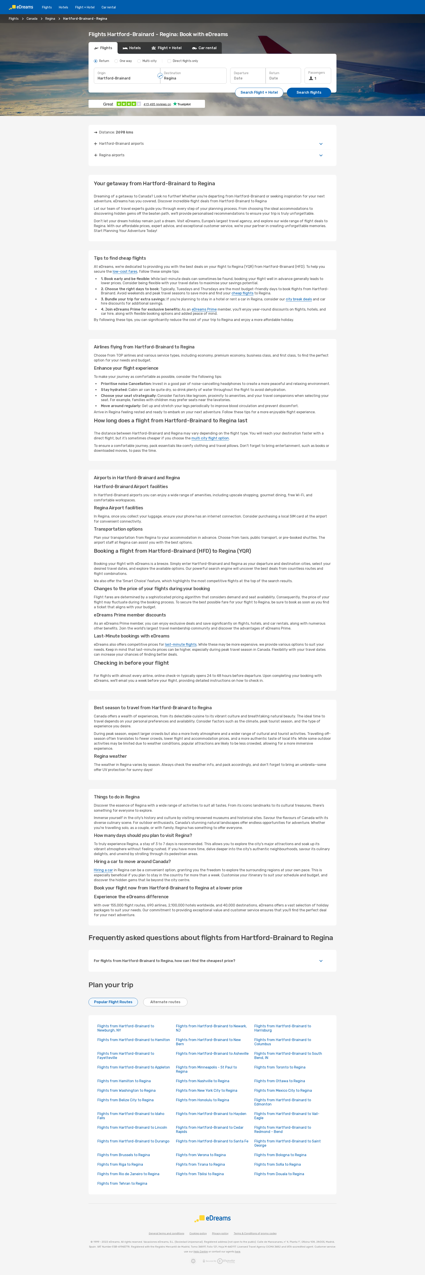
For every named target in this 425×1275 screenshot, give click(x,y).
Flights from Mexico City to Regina (283, 1090)
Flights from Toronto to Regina (279, 1067)
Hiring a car (103, 870)
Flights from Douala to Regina (279, 1174)
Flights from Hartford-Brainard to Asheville (212, 1053)
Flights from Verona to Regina (201, 1155)
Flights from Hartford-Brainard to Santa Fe (212, 1141)
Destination (172, 73)
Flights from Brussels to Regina (123, 1155)
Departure (241, 73)
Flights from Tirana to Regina (200, 1164)
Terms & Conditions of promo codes (255, 1233)
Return (274, 73)
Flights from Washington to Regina (126, 1090)
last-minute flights (181, 644)
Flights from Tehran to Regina (122, 1183)
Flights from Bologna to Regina (280, 1155)
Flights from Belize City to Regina (125, 1100)
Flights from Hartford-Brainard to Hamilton (133, 1040)
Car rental (109, 7)
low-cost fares (125, 271)
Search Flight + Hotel (259, 92)
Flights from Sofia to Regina (277, 1164)
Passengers (316, 73)
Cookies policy (198, 1233)
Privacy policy (220, 1233)
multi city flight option (210, 438)
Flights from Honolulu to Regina (202, 1100)
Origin (102, 73)
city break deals (299, 299)
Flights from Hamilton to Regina (124, 1081)
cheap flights (242, 293)
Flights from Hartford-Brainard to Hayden (211, 1114)
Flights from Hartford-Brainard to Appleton (133, 1067)
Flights (47, 7)
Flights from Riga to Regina (120, 1164)
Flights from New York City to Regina (206, 1090)
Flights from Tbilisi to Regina (200, 1174)
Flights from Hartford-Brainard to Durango (133, 1141)
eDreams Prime (204, 309)
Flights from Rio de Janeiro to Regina (128, 1174)
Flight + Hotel (85, 7)
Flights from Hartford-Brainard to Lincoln (132, 1127)
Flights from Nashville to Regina (202, 1081)
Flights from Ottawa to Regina (279, 1081)
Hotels (63, 7)
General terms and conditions (166, 1233)
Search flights (309, 92)
